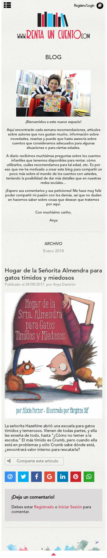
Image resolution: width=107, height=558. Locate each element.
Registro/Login (84, 6)
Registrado (44, 507)
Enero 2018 (53, 251)
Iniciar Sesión (70, 507)
